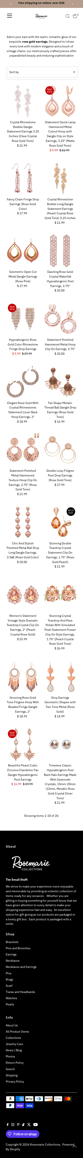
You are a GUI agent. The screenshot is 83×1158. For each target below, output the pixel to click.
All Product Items (17, 1031)
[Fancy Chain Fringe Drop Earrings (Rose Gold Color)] (23, 178)
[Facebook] (8, 1125)
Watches (11, 998)
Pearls (10, 1004)
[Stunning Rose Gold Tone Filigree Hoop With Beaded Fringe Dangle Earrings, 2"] (23, 676)
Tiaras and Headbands (20, 992)
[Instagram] (12, 1125)
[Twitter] (29, 1125)
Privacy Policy (15, 1081)
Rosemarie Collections (45, 1144)
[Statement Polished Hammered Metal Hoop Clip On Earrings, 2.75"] (60, 319)
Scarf (9, 986)
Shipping (11, 1075)
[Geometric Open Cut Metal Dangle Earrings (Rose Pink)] (23, 251)
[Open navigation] (9, 16)
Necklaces (13, 961)
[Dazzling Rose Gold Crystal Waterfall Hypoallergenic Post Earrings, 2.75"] (60, 251)
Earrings (11, 954)
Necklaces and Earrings (21, 967)
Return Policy (15, 1063)
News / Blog (14, 1050)
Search (10, 1069)
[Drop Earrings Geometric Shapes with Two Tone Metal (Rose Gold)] (60, 676)
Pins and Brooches (18, 948)
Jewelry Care (14, 1044)
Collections (13, 1038)
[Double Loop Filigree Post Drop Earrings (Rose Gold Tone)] (60, 450)
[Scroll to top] (74, 1146)
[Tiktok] (23, 1125)
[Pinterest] (18, 1125)
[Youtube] (35, 1125)
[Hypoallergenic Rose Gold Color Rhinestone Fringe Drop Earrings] (23, 319)
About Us (12, 1025)
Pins (8, 973)
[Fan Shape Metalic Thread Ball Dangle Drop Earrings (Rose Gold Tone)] (60, 382)
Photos (10, 1056)
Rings (9, 979)
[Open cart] (75, 16)
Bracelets (12, 942)
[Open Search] (68, 16)
